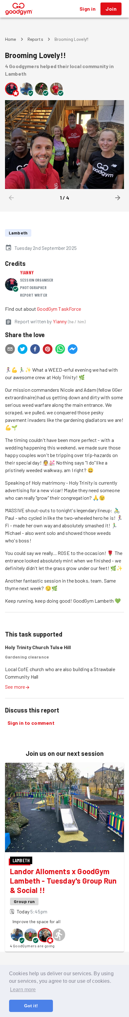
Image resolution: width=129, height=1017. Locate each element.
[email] (10, 350)
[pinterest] (48, 350)
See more (15, 687)
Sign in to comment (31, 723)
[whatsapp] (60, 350)
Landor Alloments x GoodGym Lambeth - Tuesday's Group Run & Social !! (63, 881)
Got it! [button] (31, 1005)
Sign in (87, 9)
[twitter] (23, 350)
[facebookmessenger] (73, 350)
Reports (35, 39)
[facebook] (35, 350)
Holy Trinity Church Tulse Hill (38, 647)
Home (10, 39)
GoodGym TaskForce (59, 309)
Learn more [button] (23, 989)
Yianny (27, 272)
